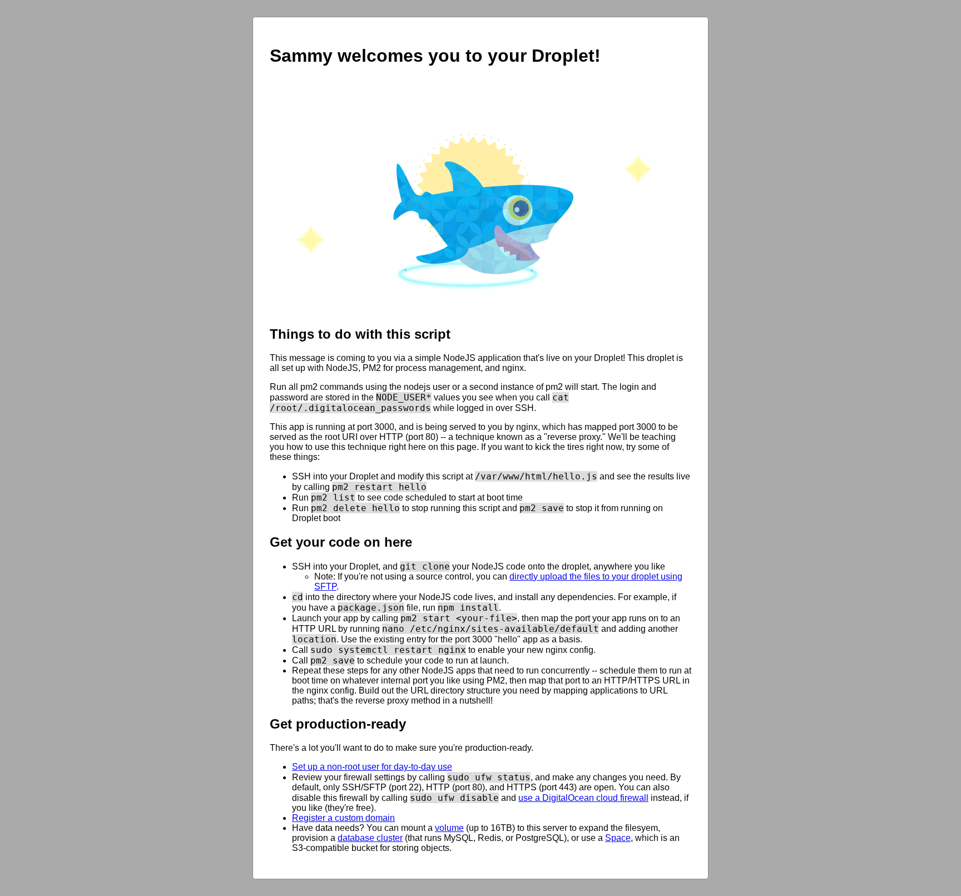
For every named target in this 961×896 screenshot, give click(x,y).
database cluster (370, 838)
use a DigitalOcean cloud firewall (583, 798)
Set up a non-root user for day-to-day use (372, 766)
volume (449, 828)
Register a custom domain (343, 818)
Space (618, 838)
